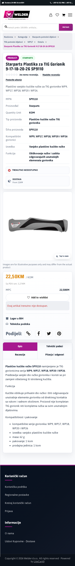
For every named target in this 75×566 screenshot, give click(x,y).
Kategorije (22, 37)
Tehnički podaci (54, 346)
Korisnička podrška (16, 486)
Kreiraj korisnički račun (18, 502)
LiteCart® (39, 561)
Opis (20, 346)
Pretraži (65, 27)
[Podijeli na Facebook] (38, 333)
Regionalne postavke (17, 494)
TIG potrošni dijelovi (13, 42)
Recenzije (20, 355)
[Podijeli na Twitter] (49, 333)
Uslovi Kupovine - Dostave (20, 541)
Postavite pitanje (14, 79)
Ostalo (41, 42)
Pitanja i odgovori (54, 355)
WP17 (30, 42)
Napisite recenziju (51, 74)
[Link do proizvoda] (28, 333)
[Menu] (70, 15)
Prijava (9, 511)
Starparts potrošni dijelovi (44, 37)
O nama (9, 533)
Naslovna (8, 37)
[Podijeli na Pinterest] (59, 333)
